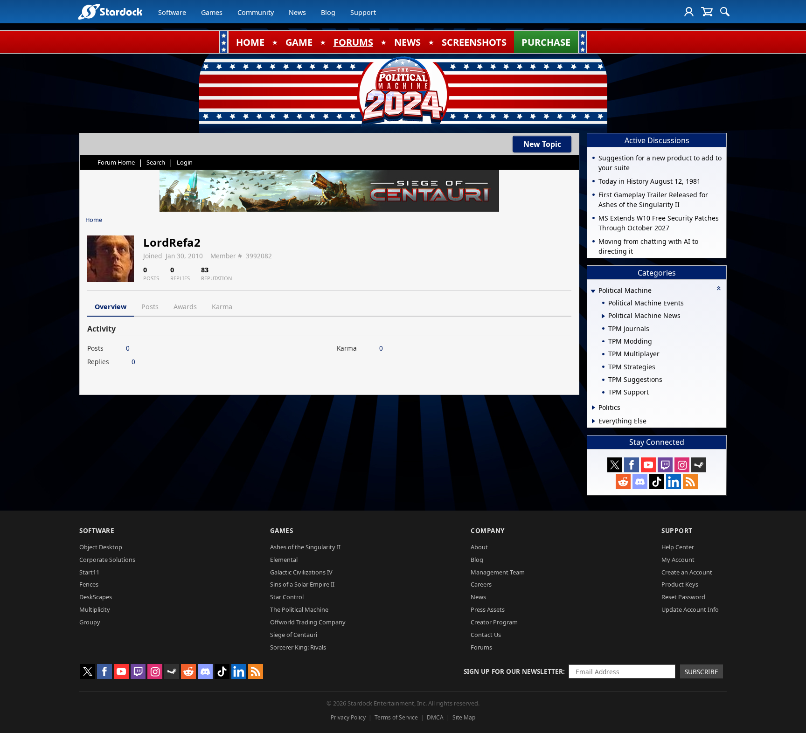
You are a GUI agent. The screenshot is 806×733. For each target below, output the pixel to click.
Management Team (498, 572)
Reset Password (683, 597)
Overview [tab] (110, 306)
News (297, 12)
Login (185, 162)
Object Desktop (100, 547)
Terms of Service (396, 717)
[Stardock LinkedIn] (673, 481)
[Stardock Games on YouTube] (648, 464)
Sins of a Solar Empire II (302, 584)
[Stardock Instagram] (682, 464)
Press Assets (488, 609)
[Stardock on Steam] (698, 464)
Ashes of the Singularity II (305, 547)
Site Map (463, 717)
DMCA (435, 717)
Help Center (677, 547)
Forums (481, 647)
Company (488, 530)
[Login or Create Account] (689, 11)
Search (155, 162)
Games (211, 12)
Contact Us (486, 634)
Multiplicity (94, 609)
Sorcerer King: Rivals (298, 647)
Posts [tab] (150, 306)
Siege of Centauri (293, 634)
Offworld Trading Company (308, 622)
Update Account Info (690, 609)
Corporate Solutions (107, 559)
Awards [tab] (185, 306)
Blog (328, 12)
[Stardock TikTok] (656, 481)
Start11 (89, 572)
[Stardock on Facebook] (631, 464)
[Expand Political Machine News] (603, 316)
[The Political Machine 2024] (403, 91)
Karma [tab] (222, 306)
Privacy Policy (348, 717)
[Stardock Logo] (109, 11)
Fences (88, 584)
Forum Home (116, 162)
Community (255, 12)
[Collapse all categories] (718, 288)
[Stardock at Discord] (640, 481)
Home (93, 219)
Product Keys (679, 584)
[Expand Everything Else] (593, 421)
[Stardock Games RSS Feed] (690, 481)
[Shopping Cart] (707, 11)
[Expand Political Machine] (593, 291)
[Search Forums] (725, 11)
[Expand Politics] (593, 407)
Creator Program (494, 622)
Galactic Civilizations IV (301, 572)
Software (172, 12)
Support (363, 12)
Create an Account (686, 572)
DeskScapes (95, 597)
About (479, 547)
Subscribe (701, 671)
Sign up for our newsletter (513, 671)
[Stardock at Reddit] (623, 481)
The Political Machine (299, 609)
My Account (678, 559)
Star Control (287, 597)
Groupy (89, 622)
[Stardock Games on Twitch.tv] (665, 464)
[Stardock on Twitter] (614, 464)
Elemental (284, 559)
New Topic (542, 144)
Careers (481, 584)
